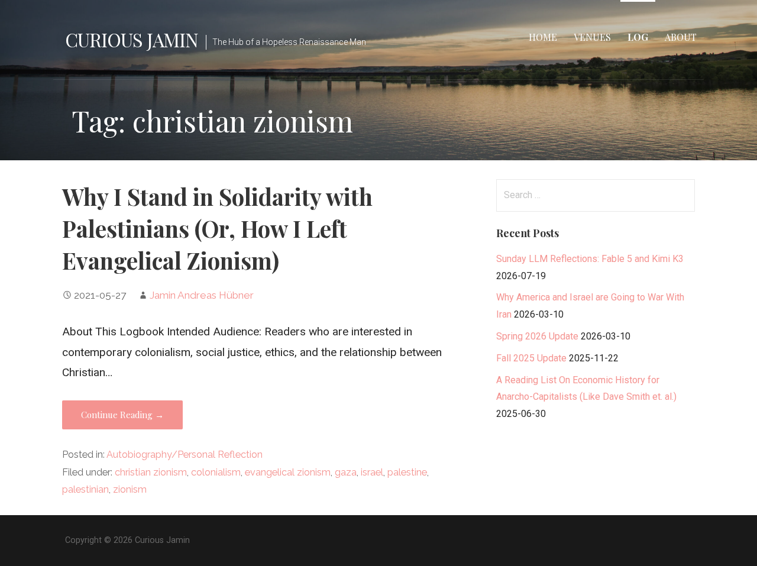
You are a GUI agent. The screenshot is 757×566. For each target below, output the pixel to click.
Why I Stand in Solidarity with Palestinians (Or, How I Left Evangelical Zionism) (217, 228)
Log (637, 37)
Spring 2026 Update (537, 336)
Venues (592, 37)
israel (372, 472)
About (681, 37)
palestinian (85, 489)
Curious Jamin (132, 39)
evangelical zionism (288, 472)
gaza (346, 472)
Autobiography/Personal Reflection (184, 454)
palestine (407, 472)
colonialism (216, 472)
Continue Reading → (122, 415)
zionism (130, 489)
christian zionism (151, 472)
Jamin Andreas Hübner (202, 295)
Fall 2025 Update (531, 358)
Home (543, 37)
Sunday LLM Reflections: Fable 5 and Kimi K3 (590, 258)
